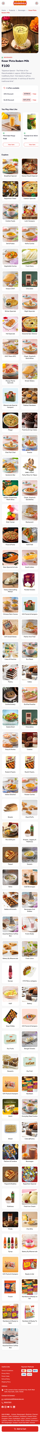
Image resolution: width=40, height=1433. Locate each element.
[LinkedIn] (14, 1407)
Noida (23, 1420)
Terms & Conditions (7, 1370)
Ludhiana (4, 1420)
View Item (11, 144)
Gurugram (5, 1418)
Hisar (10, 1418)
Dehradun (5, 1416)
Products (12, 10)
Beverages (21, 10)
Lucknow (34, 1418)
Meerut (10, 1420)
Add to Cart (21, 1429)
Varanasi (32, 1422)
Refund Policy (6, 1379)
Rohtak (27, 1420)
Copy (34, 94)
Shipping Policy (6, 1382)
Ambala (13, 1414)
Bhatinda (28, 1414)
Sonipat (15, 1422)
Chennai (34, 1414)
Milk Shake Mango (9, 136)
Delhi (10, 1416)
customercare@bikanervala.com (14, 1399)
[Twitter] (11, 1407)
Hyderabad (16, 1418)
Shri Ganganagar (7, 1422)
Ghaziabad (23, 1416)
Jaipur (23, 1418)
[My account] (36, 3)
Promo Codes (5, 1376)
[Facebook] (3, 1407)
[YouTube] (8, 1407)
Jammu (28, 1418)
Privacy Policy (6, 1373)
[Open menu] (3, 3)
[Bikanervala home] (20, 3)
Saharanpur (34, 1420)
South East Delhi (24, 1422)
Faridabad (16, 1416)
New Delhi (17, 1420)
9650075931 (7, 1402)
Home (4, 10)
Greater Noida (32, 1416)
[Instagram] (5, 1407)
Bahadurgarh (21, 1414)
